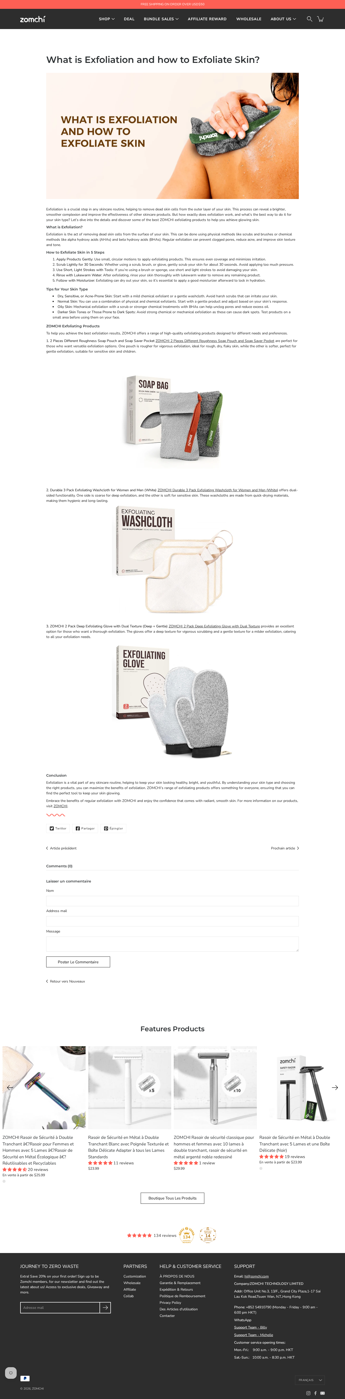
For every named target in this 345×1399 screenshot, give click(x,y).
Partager (88, 828)
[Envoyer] (105, 1307)
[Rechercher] (310, 19)
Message (53, 931)
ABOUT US (281, 19)
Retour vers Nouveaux (67, 981)
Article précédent (63, 848)
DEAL (129, 19)
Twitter (60, 828)
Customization (135, 1276)
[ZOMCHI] (32, 19)
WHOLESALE (248, 19)
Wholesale (132, 1283)
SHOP (104, 19)
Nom (50, 890)
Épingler (116, 828)
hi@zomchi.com (256, 1276)
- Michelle (253, 1335)
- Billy (250, 1327)
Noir (260, 1168)
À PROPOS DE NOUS (177, 1276)
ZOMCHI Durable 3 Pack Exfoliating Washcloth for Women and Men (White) (218, 490)
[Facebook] (315, 1393)
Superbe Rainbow (4, 1181)
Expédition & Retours (176, 1289)
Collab (129, 1296)
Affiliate (130, 1289)
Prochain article (283, 848)
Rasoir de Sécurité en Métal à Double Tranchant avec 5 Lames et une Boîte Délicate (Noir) (294, 1144)
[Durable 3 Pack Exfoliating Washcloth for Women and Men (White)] (172, 559)
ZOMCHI (60, 806)
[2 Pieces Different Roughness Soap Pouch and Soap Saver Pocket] (172, 416)
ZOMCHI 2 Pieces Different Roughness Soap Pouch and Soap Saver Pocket (215, 340)
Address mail (56, 911)
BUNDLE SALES (159, 19)
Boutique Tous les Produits (172, 1198)
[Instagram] (308, 1393)
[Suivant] (335, 1088)
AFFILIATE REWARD (207, 19)
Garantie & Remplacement (180, 1283)
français (306, 1380)
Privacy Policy (170, 1302)
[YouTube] (322, 1393)
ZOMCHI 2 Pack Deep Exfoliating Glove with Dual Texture (214, 626)
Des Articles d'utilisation (179, 1309)
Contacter (167, 1315)
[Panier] (321, 19)
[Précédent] (10, 1088)
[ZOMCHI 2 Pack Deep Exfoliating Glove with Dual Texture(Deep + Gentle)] (172, 702)
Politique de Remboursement (182, 1296)
